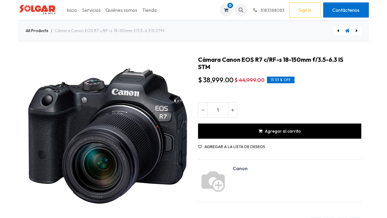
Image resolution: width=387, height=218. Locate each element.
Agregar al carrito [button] (283, 131)
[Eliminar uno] (202, 110)
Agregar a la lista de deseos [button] (234, 147)
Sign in (304, 10)
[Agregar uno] (232, 110)
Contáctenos (345, 10)
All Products (37, 30)
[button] (241, 10)
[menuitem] (72, 10)
